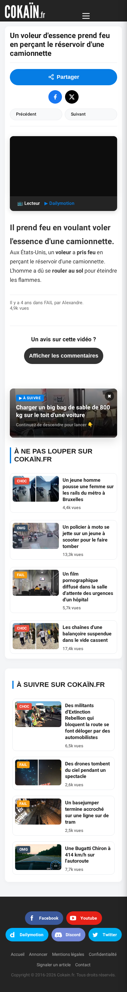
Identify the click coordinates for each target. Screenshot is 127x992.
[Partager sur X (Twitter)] (72, 97)
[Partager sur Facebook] (55, 97)
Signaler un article (54, 964)
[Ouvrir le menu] (86, 16)
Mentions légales (68, 954)
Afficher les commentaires (63, 356)
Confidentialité (103, 954)
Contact (83, 964)
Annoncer (38, 954)
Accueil (17, 954)
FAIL (48, 302)
